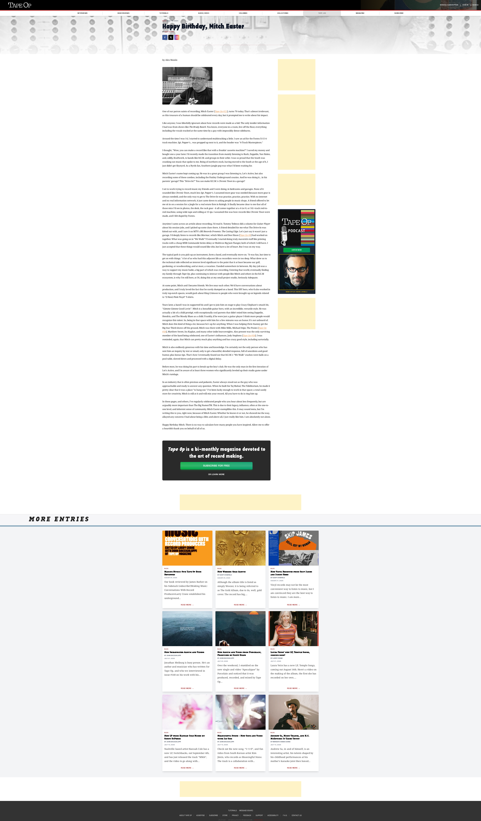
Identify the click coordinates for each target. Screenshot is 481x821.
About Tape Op (185, 815)
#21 (221, 111)
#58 (249, 335)
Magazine (360, 13)
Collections (282, 13)
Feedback (247, 815)
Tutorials (163, 13)
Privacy (235, 815)
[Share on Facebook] (164, 37)
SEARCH (475, 5)
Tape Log (322, 13)
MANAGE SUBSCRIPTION (449, 5)
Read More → (187, 605)
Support (259, 815)
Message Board (246, 810)
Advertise (200, 815)
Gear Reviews (123, 13)
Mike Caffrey (169, 32)
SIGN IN (465, 5)
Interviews (83, 13)
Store (224, 815)
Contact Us (297, 815)
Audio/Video (203, 13)
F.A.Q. (285, 815)
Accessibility (272, 815)
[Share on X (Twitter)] (170, 37)
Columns (243, 13)
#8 (245, 235)
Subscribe (399, 13)
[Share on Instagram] (176, 37)
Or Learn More (216, 474)
